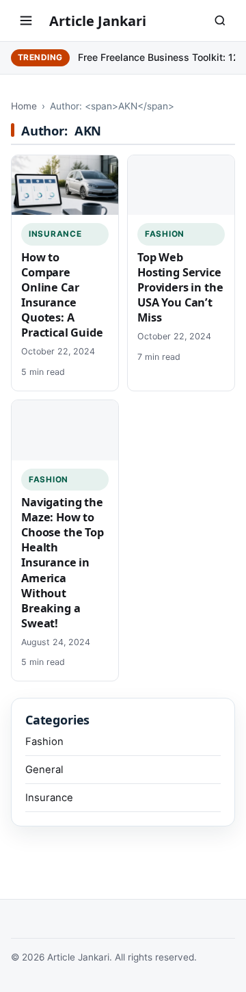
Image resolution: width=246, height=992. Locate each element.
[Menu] (26, 20)
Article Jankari (97, 21)
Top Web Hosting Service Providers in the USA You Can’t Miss (180, 287)
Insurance (55, 234)
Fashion (164, 234)
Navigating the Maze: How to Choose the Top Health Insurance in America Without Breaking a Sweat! (62, 562)
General (44, 769)
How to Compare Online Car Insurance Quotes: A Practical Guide (62, 295)
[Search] (220, 20)
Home (24, 106)
